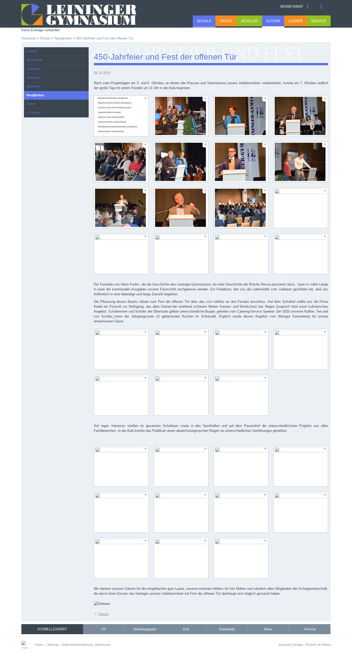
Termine (310, 629)
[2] (181, 116)
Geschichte (34, 60)
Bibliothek (33, 86)
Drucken (328, 7)
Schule (204, 21)
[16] (301, 254)
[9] (121, 208)
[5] (121, 162)
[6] (181, 162)
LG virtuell (34, 113)
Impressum (103, 644)
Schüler (249, 21)
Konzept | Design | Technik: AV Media (305, 644)
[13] (121, 254)
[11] (241, 208)
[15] (241, 254)
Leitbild (32, 51)
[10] (181, 208)
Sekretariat (291, 7)
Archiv (31, 104)
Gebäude (33, 77)
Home (314, 7)
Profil (226, 21)
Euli (186, 629)
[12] (301, 208)
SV (103, 629)
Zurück (103, 614)
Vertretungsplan (144, 629)
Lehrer (295, 21)
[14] (181, 254)
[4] (301, 116)
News (268, 629)
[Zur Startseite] (85, 14)
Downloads (227, 629)
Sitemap (53, 644)
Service (318, 21)
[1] (121, 116)
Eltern (273, 21)
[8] (301, 162)
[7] (241, 162)
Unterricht (33, 69)
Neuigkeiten (35, 95)
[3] (241, 116)
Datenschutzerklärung (77, 644)
